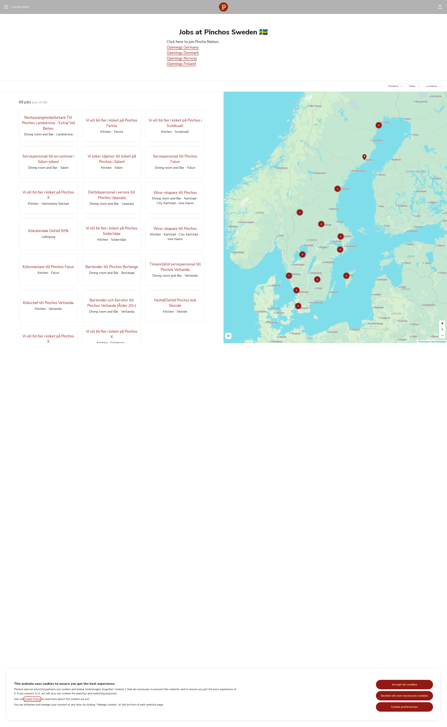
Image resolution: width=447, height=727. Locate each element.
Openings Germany (183, 47)
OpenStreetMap (438, 341)
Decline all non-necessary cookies (404, 696)
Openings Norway (182, 58)
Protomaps (423, 341)
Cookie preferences (404, 707)
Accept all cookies (404, 684)
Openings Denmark (183, 52)
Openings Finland (181, 63)
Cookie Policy (32, 699)
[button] (440, 7)
